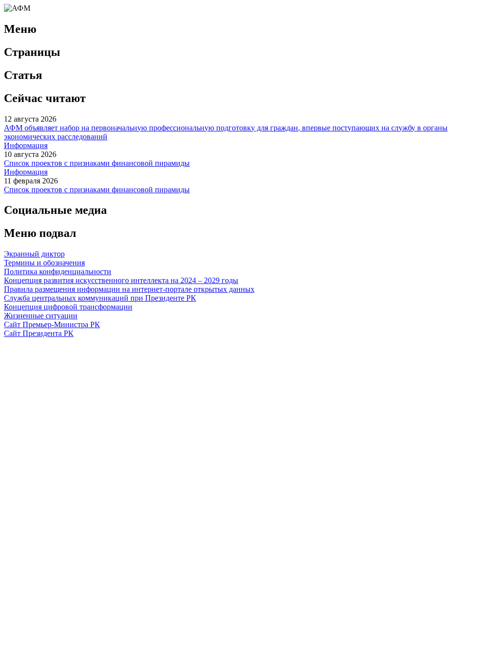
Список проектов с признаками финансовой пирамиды (97, 163)
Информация (26, 145)
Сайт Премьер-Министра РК (52, 324)
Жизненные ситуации (40, 315)
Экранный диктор (34, 254)
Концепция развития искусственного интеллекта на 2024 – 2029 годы (121, 280)
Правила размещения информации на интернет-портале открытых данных (129, 289)
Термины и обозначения (44, 262)
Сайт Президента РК (39, 333)
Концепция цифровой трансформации (68, 307)
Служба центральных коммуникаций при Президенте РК (100, 298)
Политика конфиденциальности (57, 271)
